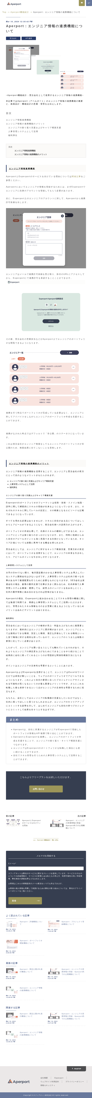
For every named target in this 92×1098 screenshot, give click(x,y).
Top (4, 12)
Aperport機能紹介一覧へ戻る (47, 840)
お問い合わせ (38, 789)
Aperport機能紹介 (20, 12)
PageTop (77, 1069)
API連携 (29, 38)
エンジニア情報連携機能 (25, 151)
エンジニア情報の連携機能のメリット (30, 154)
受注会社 (13, 38)
